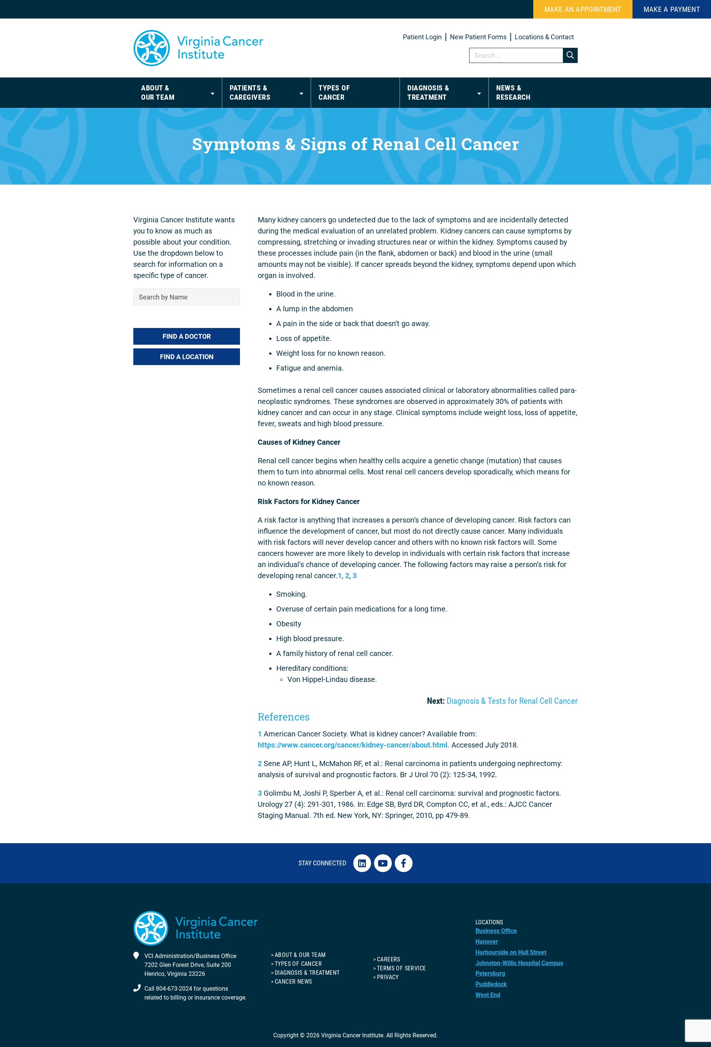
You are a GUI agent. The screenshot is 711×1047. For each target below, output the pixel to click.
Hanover (486, 941)
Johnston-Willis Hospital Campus (519, 963)
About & (157, 92)
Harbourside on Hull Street (510, 952)
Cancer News (293, 981)
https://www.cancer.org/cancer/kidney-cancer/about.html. (354, 744)
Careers (388, 959)
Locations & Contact (544, 37)
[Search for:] (523, 55)
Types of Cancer (298, 963)
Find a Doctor (187, 336)
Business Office (496, 930)
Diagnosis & (428, 92)
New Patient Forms (478, 37)
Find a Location (187, 357)
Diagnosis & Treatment (307, 972)
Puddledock (491, 984)
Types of (334, 92)
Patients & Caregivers (250, 92)
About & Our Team (300, 954)
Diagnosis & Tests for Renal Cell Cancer (512, 701)
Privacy (388, 977)
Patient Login (422, 37)
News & (513, 92)
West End (487, 994)
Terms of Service (401, 968)
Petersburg (490, 973)
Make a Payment (672, 9)
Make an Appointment (582, 9)
